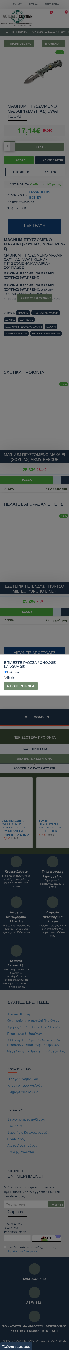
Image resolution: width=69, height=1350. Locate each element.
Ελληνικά (13, 672)
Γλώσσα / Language (16, 1346)
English (11, 677)
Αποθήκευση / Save (21, 686)
